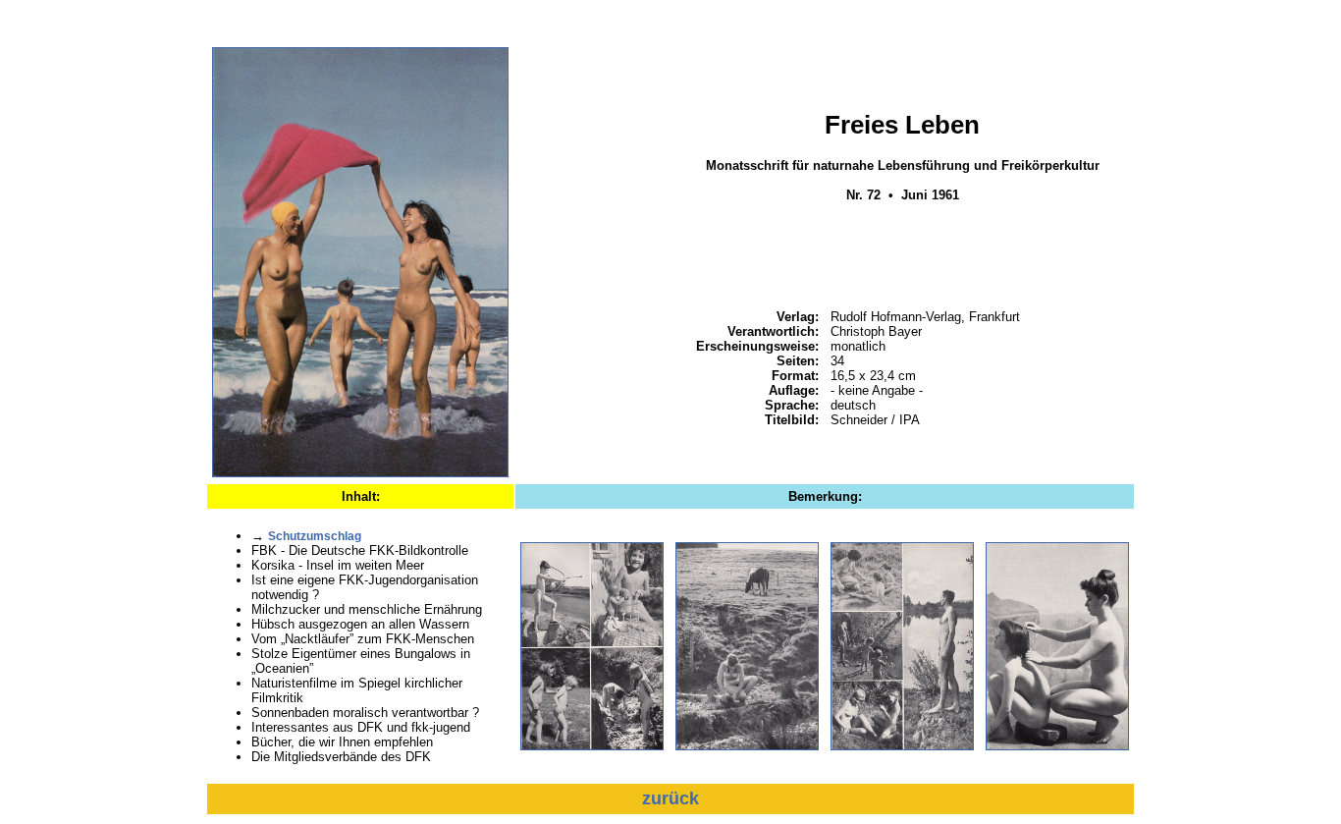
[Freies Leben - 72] (360, 473)
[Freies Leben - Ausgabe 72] (592, 746)
